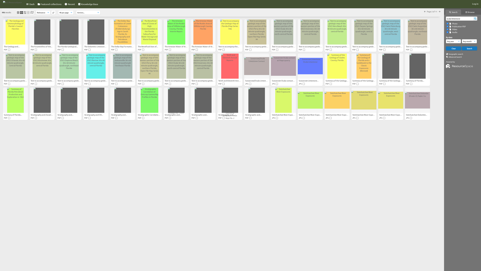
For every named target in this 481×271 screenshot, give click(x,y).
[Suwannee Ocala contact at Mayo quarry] (283, 66)
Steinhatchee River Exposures (285, 115)
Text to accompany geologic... (258, 46)
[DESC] (53, 13)
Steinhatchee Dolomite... (417, 115)
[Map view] (32, 12)
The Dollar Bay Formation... (123, 46)
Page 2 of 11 (432, 11)
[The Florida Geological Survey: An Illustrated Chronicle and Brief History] (69, 32)
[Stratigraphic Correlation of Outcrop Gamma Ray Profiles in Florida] (149, 100)
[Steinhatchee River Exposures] (283, 100)
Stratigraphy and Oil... (93, 115)
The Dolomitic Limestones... (96, 46)
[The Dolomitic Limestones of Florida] (95, 32)
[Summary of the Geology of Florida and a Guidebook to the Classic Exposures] (390, 66)
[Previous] (425, 11)
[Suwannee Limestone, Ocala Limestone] (310, 66)
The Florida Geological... (67, 46)
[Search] (475, 19)
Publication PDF (458, 26)
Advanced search (455, 57)
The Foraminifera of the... (42, 46)
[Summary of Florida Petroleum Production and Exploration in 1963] (15, 100)
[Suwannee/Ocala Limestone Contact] (256, 66)
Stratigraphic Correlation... (149, 115)
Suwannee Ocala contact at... (284, 80)
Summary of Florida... (415, 80)
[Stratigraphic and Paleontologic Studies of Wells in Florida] (256, 100)
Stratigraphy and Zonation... (43, 115)
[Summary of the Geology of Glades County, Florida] (337, 66)
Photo (454, 23)
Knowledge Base (89, 4)
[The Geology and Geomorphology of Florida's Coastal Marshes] (15, 32)
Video (454, 29)
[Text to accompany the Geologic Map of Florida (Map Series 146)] (229, 32)
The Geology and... (12, 46)
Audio (454, 32)
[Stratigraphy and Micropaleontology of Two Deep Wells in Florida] (122, 100)
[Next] (439, 11)
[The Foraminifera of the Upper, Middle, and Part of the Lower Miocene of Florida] (42, 32)
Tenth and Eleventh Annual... (230, 80)
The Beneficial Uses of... (148, 46)
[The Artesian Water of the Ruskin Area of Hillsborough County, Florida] (203, 32)
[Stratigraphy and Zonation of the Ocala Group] (42, 100)
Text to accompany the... (228, 46)
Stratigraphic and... (173, 115)
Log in (475, 3)
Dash (31, 4)
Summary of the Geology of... (338, 80)
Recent (71, 4)
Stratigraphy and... (65, 115)
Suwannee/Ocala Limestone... (258, 80)
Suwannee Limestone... (309, 80)
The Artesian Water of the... (177, 46)
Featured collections (51, 4)
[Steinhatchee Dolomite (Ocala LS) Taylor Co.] (417, 100)
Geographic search (456, 54)
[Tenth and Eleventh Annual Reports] (229, 66)
